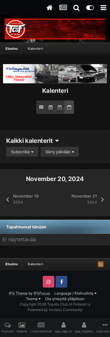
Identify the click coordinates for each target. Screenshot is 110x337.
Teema (32, 298)
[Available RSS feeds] (100, 264)
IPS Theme (18, 293)
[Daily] (69, 107)
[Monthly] (50, 107)
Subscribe (21, 151)
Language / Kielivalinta (74, 293)
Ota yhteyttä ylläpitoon (64, 298)
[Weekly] (60, 107)
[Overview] (41, 107)
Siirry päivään (59, 151)
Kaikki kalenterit (30, 140)
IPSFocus (42, 293)
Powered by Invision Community (55, 309)
